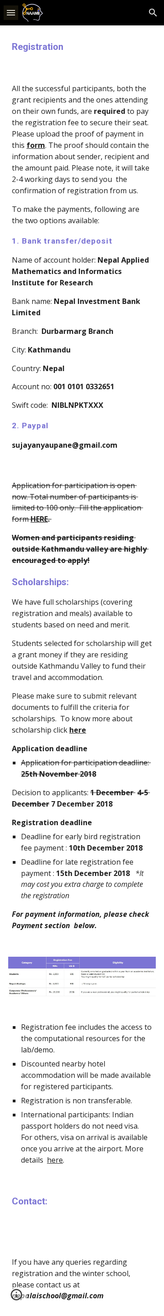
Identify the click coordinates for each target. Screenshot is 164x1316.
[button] (11, 12)
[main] (82, 47)
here (55, 1160)
